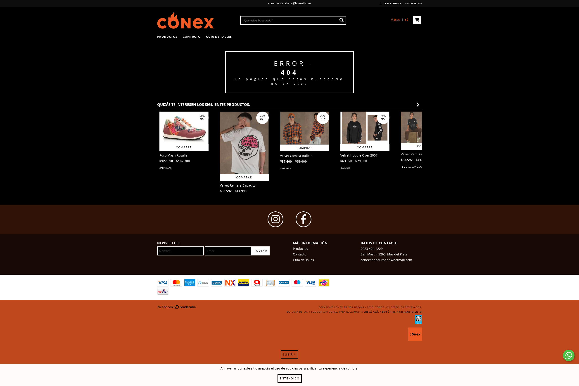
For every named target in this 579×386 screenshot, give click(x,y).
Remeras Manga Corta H (415, 166)
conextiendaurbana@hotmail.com (289, 3)
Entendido (289, 378)
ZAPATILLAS (165, 167)
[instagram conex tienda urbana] (275, 219)
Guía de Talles (219, 37)
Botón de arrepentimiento (402, 311)
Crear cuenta (392, 3)
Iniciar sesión (413, 3)
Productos (167, 37)
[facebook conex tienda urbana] (303, 219)
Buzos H (345, 167)
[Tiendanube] (177, 308)
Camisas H (285, 168)
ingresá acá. (370, 311)
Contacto (192, 37)
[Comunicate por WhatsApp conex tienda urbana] (568, 355)
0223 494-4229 (372, 248)
